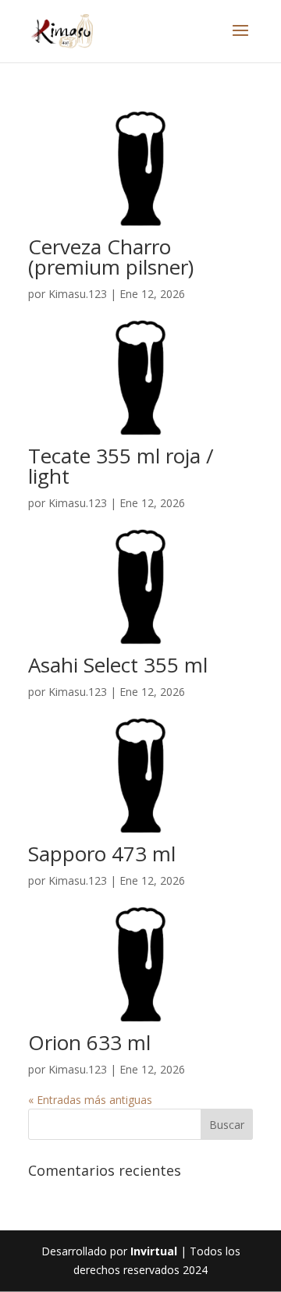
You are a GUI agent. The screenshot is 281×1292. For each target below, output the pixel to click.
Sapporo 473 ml (102, 853)
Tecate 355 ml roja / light (121, 466)
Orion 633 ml (89, 1042)
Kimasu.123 (77, 293)
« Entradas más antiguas (90, 1099)
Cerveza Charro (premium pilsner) (111, 256)
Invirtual (153, 1251)
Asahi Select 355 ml (118, 665)
